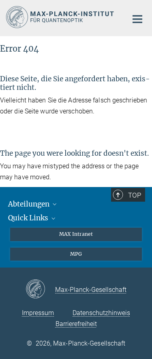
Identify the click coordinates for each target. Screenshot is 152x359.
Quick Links (29, 218)
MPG (76, 254)
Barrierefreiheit (76, 324)
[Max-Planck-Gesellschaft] (40, 289)
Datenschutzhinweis (101, 313)
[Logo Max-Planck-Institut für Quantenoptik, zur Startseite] (61, 17)
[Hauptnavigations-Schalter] (137, 19)
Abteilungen (29, 204)
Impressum (38, 313)
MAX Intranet (76, 234)
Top (134, 195)
